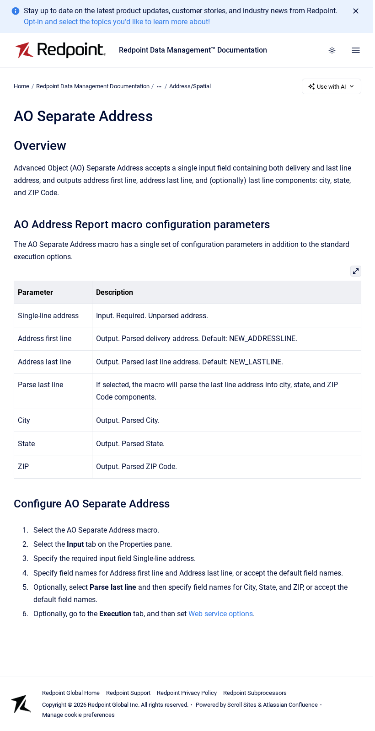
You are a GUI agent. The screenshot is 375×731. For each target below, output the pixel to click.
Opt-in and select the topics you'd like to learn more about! (117, 21)
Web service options (220, 613)
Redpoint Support (128, 692)
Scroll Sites (242, 704)
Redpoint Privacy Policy (187, 692)
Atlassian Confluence (290, 704)
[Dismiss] (355, 10)
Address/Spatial (190, 86)
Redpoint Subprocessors (255, 692)
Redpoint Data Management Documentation (93, 86)
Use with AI (331, 86)
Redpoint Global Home (71, 692)
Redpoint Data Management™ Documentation (193, 50)
